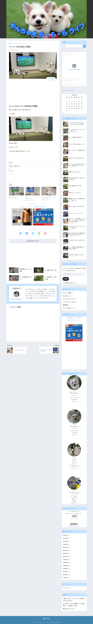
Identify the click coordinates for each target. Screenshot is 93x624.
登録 (65, 279)
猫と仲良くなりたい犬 (68, 608)
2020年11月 (67, 559)
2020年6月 (66, 574)
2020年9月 (66, 565)
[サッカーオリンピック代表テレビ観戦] (32, 191)
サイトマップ (66, 588)
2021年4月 (66, 544)
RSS (65, 595)
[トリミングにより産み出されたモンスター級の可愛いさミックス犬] (48, 191)
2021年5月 (66, 541)
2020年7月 (66, 571)
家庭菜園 (66, 305)
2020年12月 (67, 556)
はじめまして (67, 296)
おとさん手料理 (68, 293)
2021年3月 (66, 547)
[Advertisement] (33, 91)
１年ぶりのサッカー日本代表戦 (15, 195)
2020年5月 (66, 577)
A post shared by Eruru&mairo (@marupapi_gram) (74, 84)
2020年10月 (67, 562)
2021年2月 (66, 550)
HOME (47, 618)
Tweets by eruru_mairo (67, 90)
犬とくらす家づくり (69, 308)
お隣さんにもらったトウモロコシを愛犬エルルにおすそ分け (74, 599)
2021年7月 (66, 535)
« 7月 (63, 112)
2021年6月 (66, 538)
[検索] (84, 46)
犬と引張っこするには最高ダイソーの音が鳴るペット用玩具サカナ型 (74, 604)
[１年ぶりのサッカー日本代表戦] (16, 191)
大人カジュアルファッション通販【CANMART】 (32, 207)
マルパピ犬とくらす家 (69, 302)
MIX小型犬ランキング (74, 525)
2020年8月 (66, 568)
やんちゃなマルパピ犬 (69, 299)
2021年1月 (66, 553)
